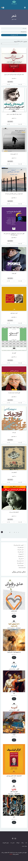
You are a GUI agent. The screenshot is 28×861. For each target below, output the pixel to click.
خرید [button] (7, 243)
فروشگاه (17, 843)
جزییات (19, 84)
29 (9, 532)
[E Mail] (15, 839)
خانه (15, 19)
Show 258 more (22, 567)
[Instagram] (12, 839)
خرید (7, 84)
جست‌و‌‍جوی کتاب (13, 35)
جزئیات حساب (24, 846)
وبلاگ (22, 843)
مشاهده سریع (10, 81)
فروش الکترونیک (6, 843)
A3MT (11, 854)
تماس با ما (12, 843)
